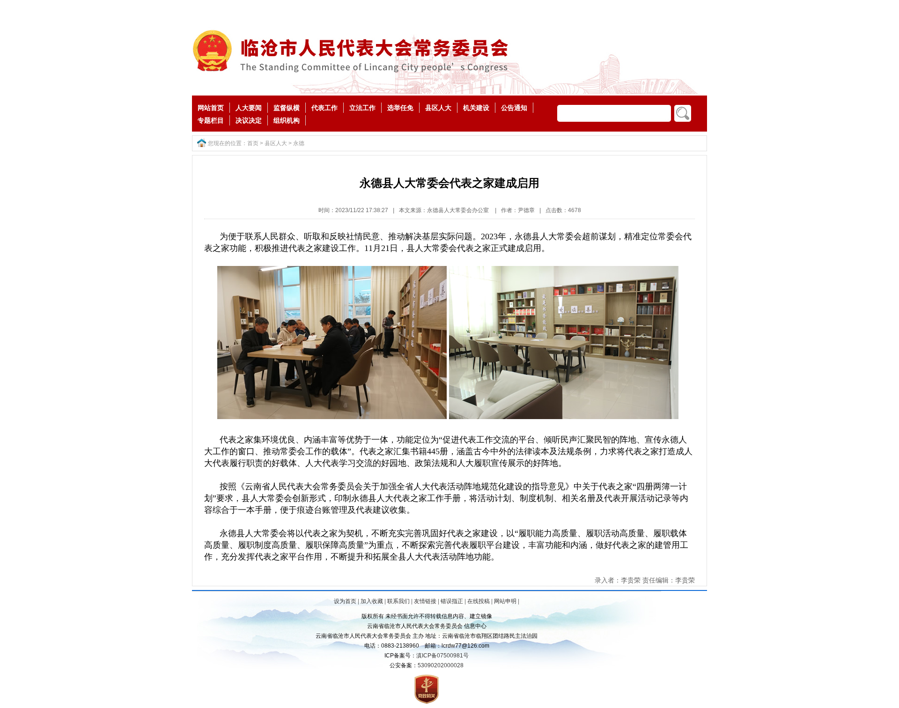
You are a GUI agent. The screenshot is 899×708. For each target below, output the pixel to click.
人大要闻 (249, 107)
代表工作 (324, 107)
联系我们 (398, 601)
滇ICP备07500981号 (442, 655)
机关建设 (476, 107)
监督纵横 (286, 107)
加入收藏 (372, 601)
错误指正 (452, 601)
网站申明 (505, 601)
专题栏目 (211, 120)
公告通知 (514, 107)
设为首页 (345, 601)
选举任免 (400, 107)
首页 (252, 143)
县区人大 (438, 107)
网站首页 (211, 107)
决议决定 (249, 120)
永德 (298, 143)
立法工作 (362, 107)
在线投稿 (478, 601)
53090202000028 (441, 665)
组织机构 (286, 120)
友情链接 (425, 601)
